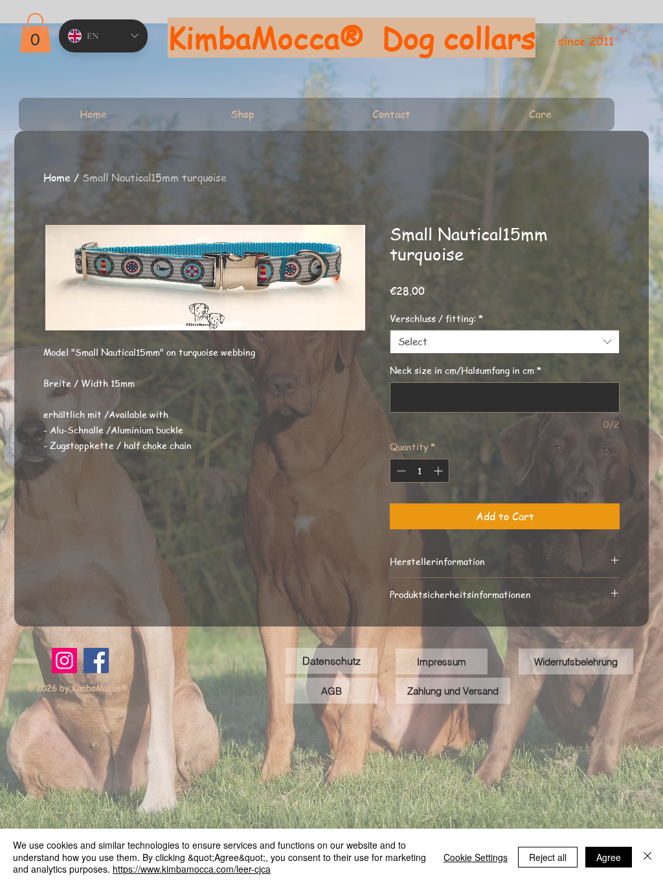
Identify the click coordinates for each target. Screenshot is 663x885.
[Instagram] (64, 660)
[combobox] (505, 342)
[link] (35, 32)
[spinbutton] (419, 470)
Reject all (548, 857)
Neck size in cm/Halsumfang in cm (465, 370)
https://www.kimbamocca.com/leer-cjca (192, 868)
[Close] (647, 857)
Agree (608, 857)
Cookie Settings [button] (476, 857)
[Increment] (439, 470)
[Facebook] (96, 660)
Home (57, 177)
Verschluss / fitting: (436, 318)
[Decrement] (400, 470)
